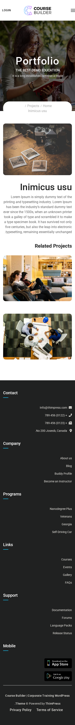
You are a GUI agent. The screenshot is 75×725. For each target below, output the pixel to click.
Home (47, 106)
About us (66, 458)
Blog (69, 466)
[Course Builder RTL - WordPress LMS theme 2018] (37, 10)
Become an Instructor (58, 481)
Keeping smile (37, 277)
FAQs (68, 582)
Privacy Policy (20, 710)
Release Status (62, 633)
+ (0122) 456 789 (56, 415)
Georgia (67, 524)
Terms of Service (49, 710)
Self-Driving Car (62, 532)
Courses (37, 283)
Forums (67, 617)
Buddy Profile (63, 473)
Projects (33, 106)
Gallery (67, 575)
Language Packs (61, 625)
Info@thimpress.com (53, 407)
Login (6, 10)
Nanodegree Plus (61, 508)
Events (67, 567)
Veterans (66, 516)
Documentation (62, 610)
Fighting (37, 336)
